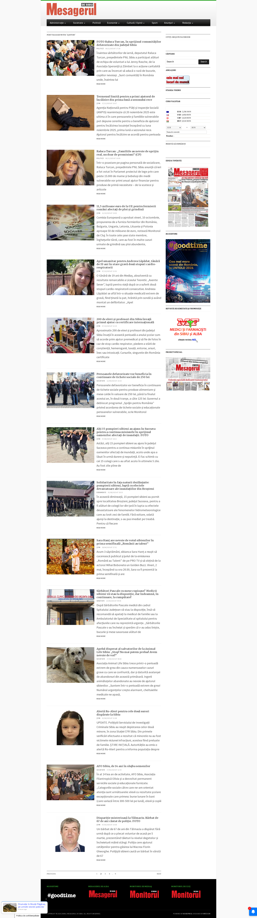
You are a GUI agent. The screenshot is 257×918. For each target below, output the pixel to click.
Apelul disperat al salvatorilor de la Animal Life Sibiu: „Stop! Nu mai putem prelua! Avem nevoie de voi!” (127, 652)
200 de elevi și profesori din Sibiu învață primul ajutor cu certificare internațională (125, 320)
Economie (112, 22)
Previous (51, 874)
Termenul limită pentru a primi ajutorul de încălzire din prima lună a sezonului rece (126, 98)
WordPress (187, 914)
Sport (155, 22)
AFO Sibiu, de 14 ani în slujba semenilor (123, 766)
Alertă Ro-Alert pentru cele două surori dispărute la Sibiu (123, 713)
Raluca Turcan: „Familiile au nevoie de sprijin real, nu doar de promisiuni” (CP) (128, 153)
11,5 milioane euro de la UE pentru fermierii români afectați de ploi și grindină (126, 208)
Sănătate (101, 601)
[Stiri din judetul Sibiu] (71, 9)
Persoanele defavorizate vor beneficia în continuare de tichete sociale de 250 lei (124, 375)
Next (159, 874)
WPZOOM (206, 914)
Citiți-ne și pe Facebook (178, 37)
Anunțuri (168, 22)
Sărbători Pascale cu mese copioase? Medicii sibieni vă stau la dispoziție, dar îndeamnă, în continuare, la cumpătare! (128, 594)
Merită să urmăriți (176, 144)
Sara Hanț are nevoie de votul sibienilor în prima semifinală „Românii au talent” (125, 542)
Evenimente (101, 492)
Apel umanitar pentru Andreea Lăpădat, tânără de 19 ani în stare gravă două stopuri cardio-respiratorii (128, 264)
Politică (97, 22)
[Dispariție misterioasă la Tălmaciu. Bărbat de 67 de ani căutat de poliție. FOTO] (70, 834)
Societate (78, 22)
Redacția (186, 22)
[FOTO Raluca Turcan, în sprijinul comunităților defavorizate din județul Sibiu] (70, 57)
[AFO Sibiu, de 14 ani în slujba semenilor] (70, 782)
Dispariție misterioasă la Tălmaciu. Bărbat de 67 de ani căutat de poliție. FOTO (127, 819)
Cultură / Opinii (134, 22)
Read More (101, 84)
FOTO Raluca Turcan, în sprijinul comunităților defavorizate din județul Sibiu (129, 43)
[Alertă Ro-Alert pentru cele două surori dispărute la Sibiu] (70, 727)
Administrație (57, 22)
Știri (98, 103)
